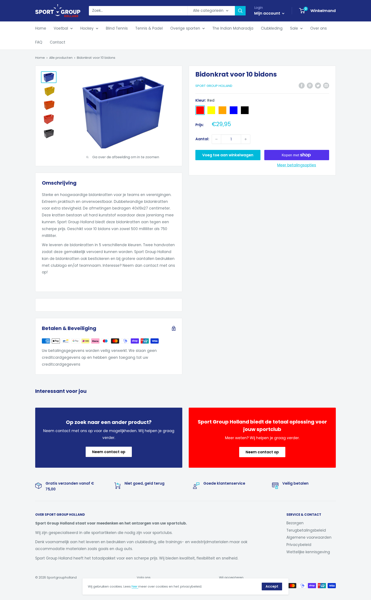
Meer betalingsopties (296, 165)
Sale (294, 28)
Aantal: (202, 139)
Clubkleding (272, 28)
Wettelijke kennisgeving (308, 552)
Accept (272, 586)
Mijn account (267, 13)
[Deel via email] (326, 85)
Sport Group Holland (213, 85)
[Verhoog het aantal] (245, 139)
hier (135, 586)
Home (40, 28)
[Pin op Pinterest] (310, 85)
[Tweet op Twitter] (318, 85)
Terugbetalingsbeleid (306, 530)
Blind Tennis (117, 28)
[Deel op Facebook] (302, 85)
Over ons (318, 28)
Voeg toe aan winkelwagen (227, 155)
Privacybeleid (298, 544)
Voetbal (61, 28)
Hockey (87, 28)
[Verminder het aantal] (216, 139)
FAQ (38, 42)
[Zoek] (240, 10)
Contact (57, 42)
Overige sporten (185, 28)
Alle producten (61, 57)
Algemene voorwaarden (308, 537)
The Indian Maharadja (232, 28)
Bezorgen (295, 523)
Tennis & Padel (149, 28)
